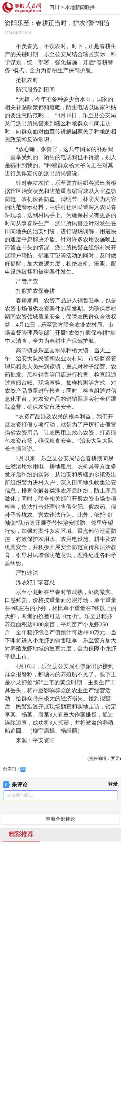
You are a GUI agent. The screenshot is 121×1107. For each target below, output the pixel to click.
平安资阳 (44, 740)
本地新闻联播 (80, 7)
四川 (54, 7)
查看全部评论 (60, 819)
